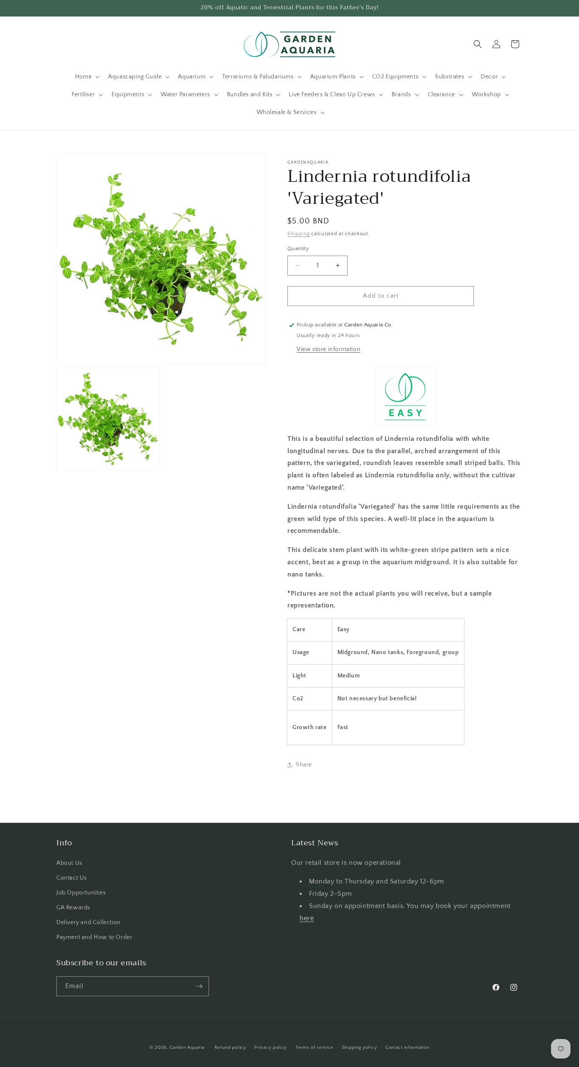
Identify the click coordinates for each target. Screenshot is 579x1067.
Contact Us (71, 878)
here (307, 918)
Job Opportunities (81, 892)
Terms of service (314, 1047)
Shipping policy (359, 1047)
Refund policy (230, 1047)
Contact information (407, 1047)
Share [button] (304, 764)
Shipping (298, 234)
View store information (328, 349)
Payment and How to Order (94, 937)
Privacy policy (270, 1047)
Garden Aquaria (187, 1047)
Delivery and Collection (88, 922)
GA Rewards (73, 907)
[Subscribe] (199, 986)
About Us (69, 863)
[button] (86, 77)
